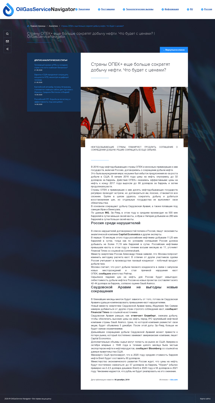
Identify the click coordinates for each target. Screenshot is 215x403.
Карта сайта (205, 398)
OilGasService (45, 9)
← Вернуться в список (174, 49)
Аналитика (53, 26)
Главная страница (37, 26)
